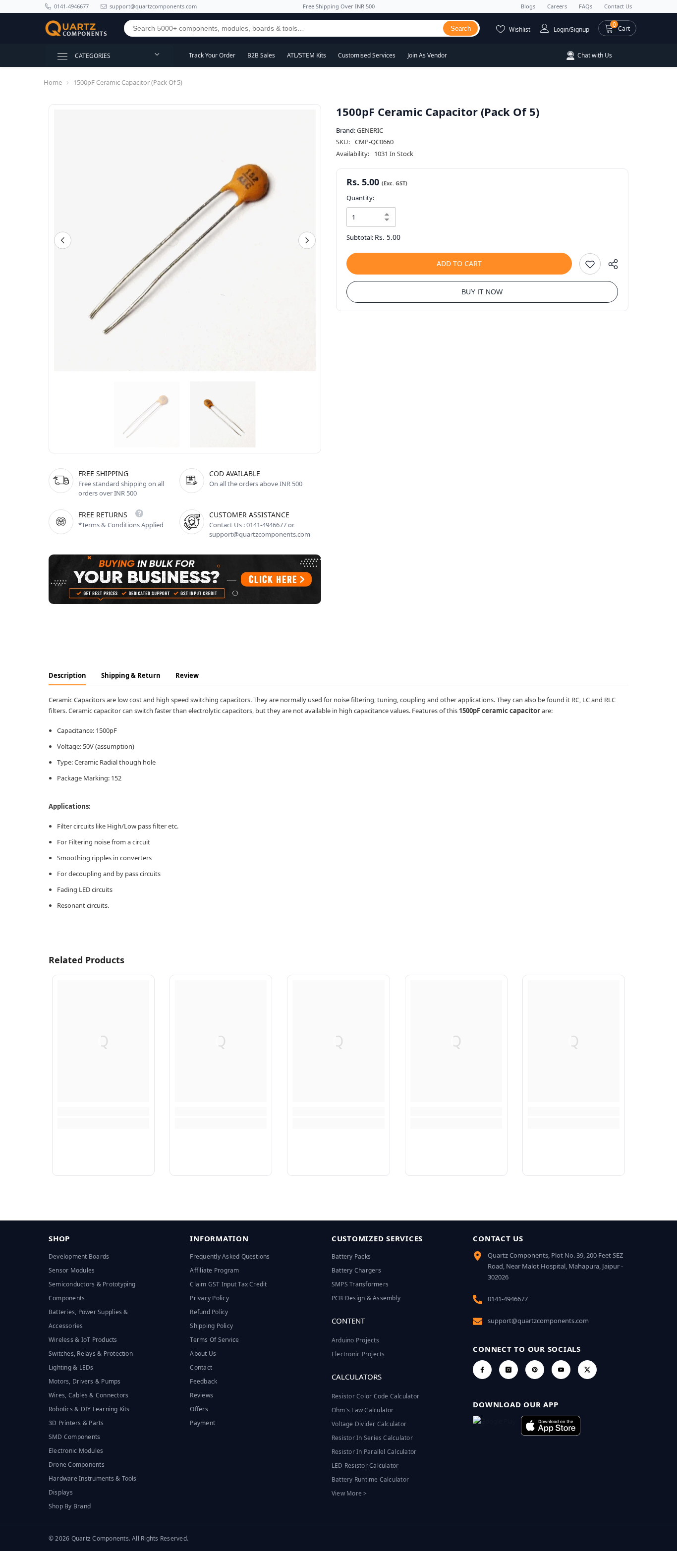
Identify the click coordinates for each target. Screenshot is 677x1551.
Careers (557, 6)
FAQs (585, 6)
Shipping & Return (131, 675)
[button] (617, 28)
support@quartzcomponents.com (538, 1320)
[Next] (307, 240)
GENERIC (370, 130)
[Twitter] (587, 1369)
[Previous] (62, 240)
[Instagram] (508, 1369)
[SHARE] (609, 266)
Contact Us (618, 6)
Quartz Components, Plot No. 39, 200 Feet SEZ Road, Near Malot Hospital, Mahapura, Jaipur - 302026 (555, 1266)
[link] (103, 1111)
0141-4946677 (71, 6)
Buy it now (482, 292)
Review (187, 675)
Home (53, 82)
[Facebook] (482, 1369)
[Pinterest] (534, 1369)
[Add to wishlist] (590, 264)
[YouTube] (561, 1369)
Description (67, 675)
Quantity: (360, 197)
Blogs (528, 6)
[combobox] (284, 28)
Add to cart (459, 263)
